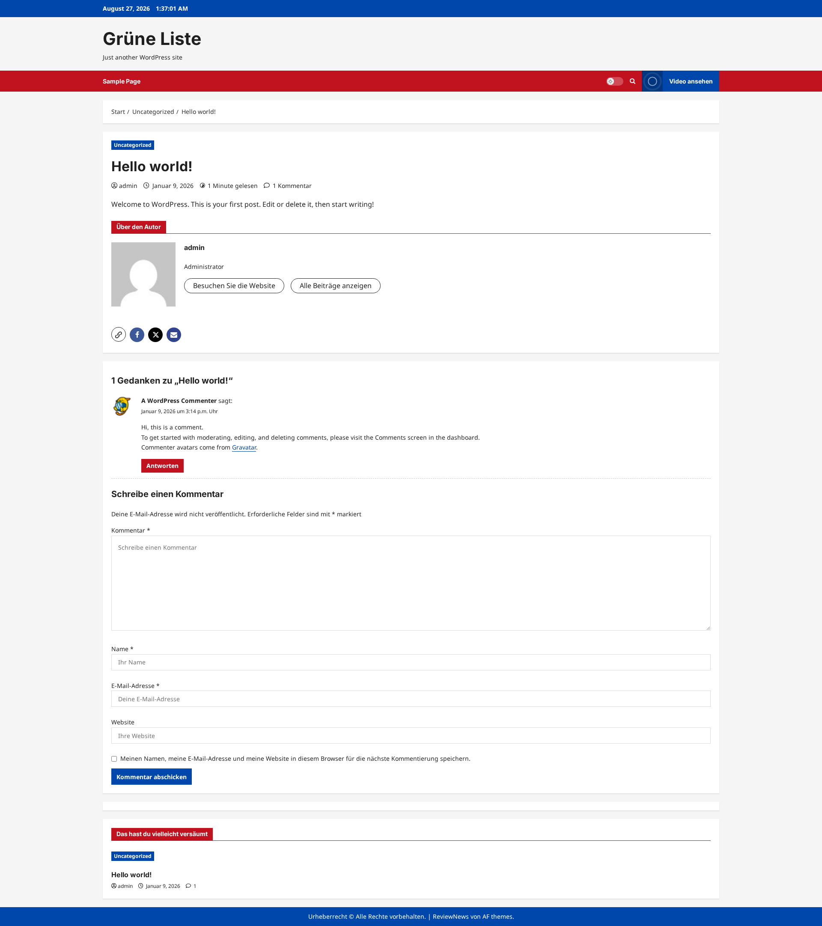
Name (122, 649)
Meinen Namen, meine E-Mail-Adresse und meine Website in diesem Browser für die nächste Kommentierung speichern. (295, 758)
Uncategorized (133, 145)
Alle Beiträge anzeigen (336, 285)
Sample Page (121, 81)
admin (128, 186)
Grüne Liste (152, 38)
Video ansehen (691, 81)
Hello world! (131, 874)
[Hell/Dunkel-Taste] (614, 81)
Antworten (162, 466)
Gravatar (244, 447)
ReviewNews (451, 916)
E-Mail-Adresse (135, 686)
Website (122, 722)
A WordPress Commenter (179, 400)
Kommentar (130, 530)
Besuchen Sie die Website (234, 285)
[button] (632, 81)
